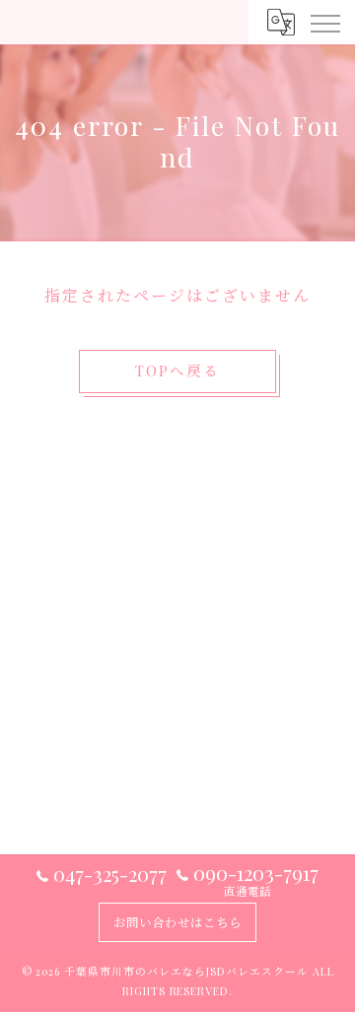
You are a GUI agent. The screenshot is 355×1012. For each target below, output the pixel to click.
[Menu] (324, 21)
